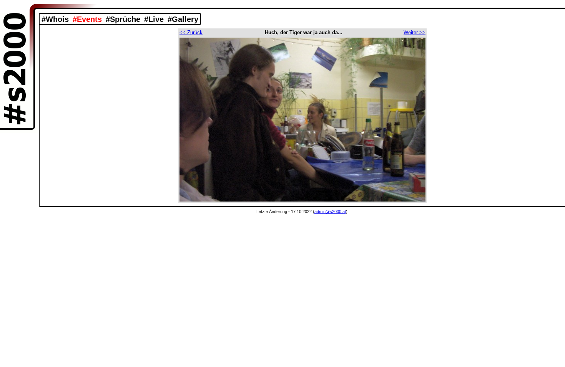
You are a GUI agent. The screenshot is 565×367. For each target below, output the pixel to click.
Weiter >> (414, 32)
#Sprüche (123, 19)
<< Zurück (191, 32)
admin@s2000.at (330, 211)
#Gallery (183, 19)
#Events (87, 19)
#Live (154, 19)
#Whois (55, 19)
